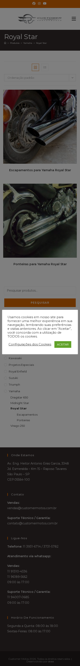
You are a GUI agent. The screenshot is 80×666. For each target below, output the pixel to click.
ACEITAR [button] (63, 344)
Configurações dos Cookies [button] (30, 344)
